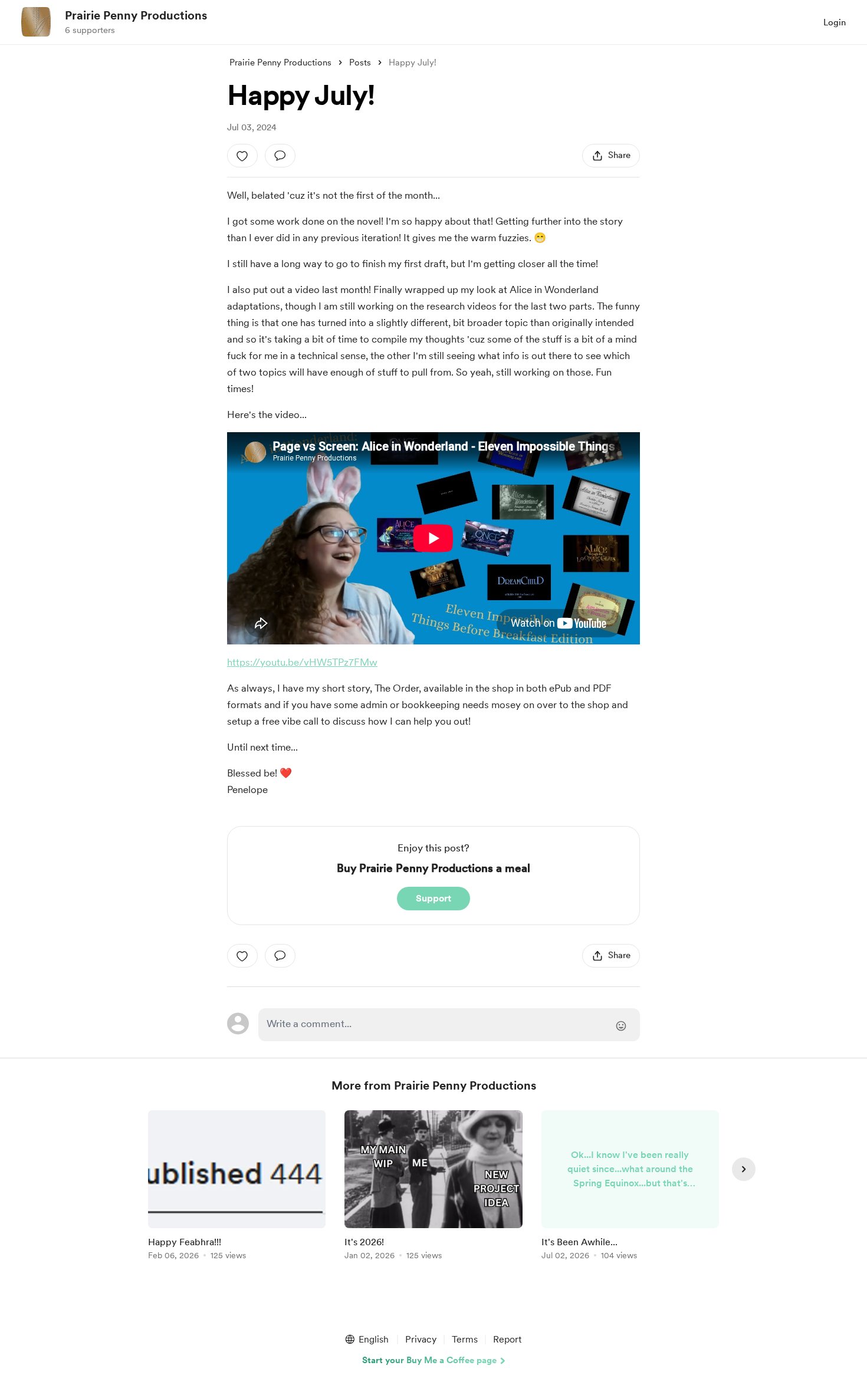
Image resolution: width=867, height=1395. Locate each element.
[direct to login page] (449, 1024)
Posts (360, 62)
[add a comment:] (280, 155)
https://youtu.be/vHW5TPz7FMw (302, 662)
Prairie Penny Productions (136, 15)
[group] (236, 1187)
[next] (744, 1169)
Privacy (420, 1339)
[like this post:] (242, 155)
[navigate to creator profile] (36, 22)
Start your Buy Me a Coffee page (429, 1360)
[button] (366, 1340)
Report (507, 1339)
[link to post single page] (236, 1187)
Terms (465, 1339)
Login (834, 22)
